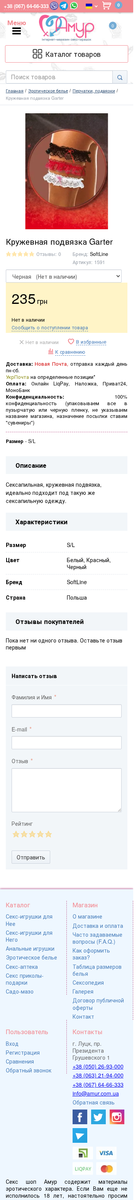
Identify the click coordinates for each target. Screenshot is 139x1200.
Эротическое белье (31, 957)
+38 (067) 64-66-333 (98, 1084)
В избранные (91, 342)
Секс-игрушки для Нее (29, 919)
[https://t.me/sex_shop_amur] (80, 1135)
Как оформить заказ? (91, 953)
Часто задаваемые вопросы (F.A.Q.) (97, 938)
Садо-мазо (20, 991)
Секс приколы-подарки (25, 979)
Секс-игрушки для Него (29, 936)
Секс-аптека (22, 966)
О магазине (87, 916)
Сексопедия (88, 982)
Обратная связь (94, 1102)
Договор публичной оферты (98, 1003)
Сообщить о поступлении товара (50, 327)
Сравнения (20, 1061)
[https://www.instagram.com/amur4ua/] (117, 1117)
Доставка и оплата (98, 925)
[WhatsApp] (74, 5)
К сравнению (70, 351)
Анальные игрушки (30, 948)
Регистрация (23, 1052)
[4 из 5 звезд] (40, 834)
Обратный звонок (28, 1070)
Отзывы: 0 (48, 254)
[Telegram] (63, 6)
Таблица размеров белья (97, 970)
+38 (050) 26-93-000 (98, 1066)
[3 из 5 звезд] (32, 834)
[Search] (119, 77)
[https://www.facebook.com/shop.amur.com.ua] (80, 1117)
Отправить (31, 857)
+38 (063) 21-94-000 (98, 1075)
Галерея (83, 991)
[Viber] (54, 6)
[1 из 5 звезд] (16, 834)
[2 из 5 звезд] (24, 834)
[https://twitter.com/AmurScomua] (98, 1117)
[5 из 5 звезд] (48, 834)
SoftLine (99, 254)
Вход (12, 1043)
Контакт (83, 1016)
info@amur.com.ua (96, 1093)
